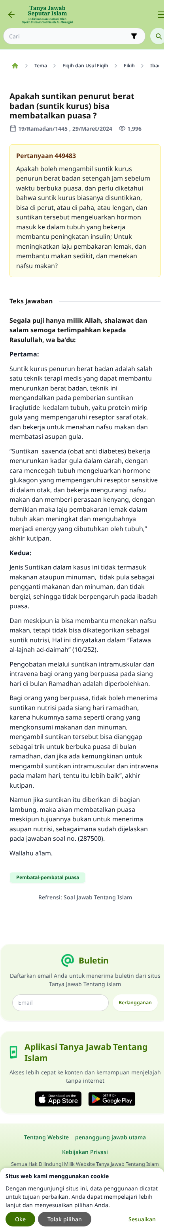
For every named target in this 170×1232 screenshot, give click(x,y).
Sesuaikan (142, 1219)
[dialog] (82, 1200)
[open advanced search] (134, 36)
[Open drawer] (161, 14)
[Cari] (158, 36)
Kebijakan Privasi (85, 1152)
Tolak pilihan (64, 1219)
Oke (20, 1219)
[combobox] (68, 36)
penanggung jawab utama (110, 1137)
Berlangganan (135, 1002)
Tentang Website (46, 1137)
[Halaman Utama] (14, 65)
